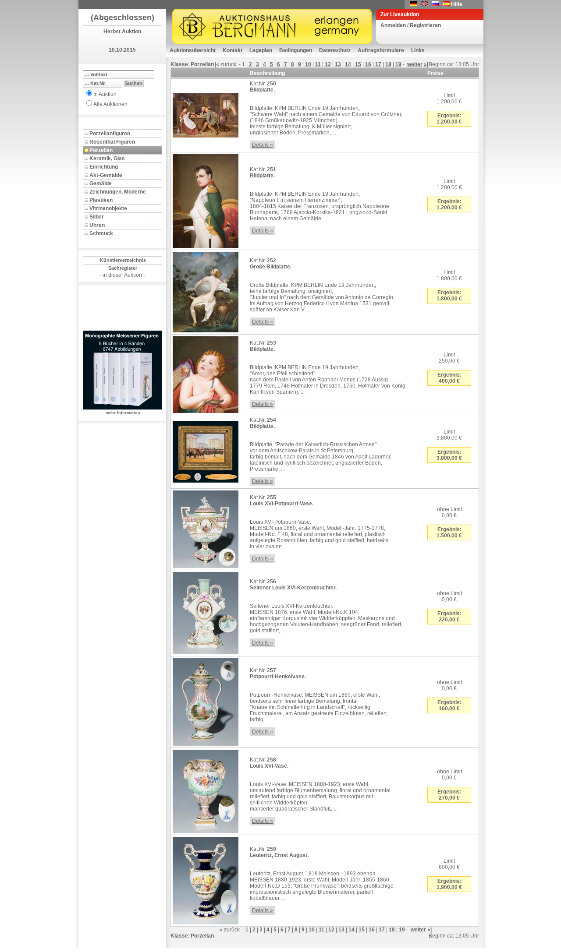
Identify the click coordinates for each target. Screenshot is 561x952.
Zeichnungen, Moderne (117, 192)
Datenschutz (335, 50)
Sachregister (122, 268)
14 (348, 64)
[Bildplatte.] (205, 114)
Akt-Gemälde (105, 175)
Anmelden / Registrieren (410, 25)
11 (318, 64)
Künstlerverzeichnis (123, 260)
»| (426, 64)
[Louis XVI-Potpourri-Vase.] (205, 528)
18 (388, 64)
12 (328, 64)
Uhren (97, 225)
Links (418, 50)
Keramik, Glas (107, 158)
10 (308, 64)
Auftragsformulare (381, 50)
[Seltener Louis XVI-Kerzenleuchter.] (205, 611)
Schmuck (101, 233)
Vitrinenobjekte (108, 208)
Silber (96, 217)
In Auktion (105, 94)
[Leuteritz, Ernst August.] (205, 879)
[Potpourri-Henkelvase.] (205, 700)
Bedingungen (295, 50)
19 (398, 64)
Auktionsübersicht (193, 50)
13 (338, 64)
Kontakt (232, 50)
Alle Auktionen (110, 104)
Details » (262, 145)
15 (358, 64)
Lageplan (260, 50)
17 (378, 64)
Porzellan (101, 150)
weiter (415, 64)
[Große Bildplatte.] (205, 290)
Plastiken (101, 200)
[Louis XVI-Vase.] (205, 789)
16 (368, 64)
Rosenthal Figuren (112, 142)
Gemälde (100, 183)
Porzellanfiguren (109, 133)
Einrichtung (103, 167)
